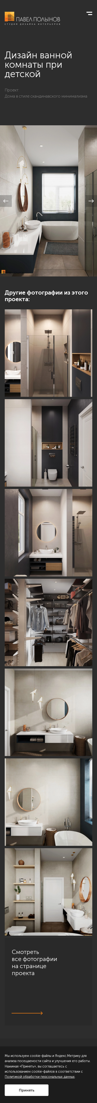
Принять (26, 1090)
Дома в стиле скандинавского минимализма (46, 96)
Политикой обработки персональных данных (40, 1077)
